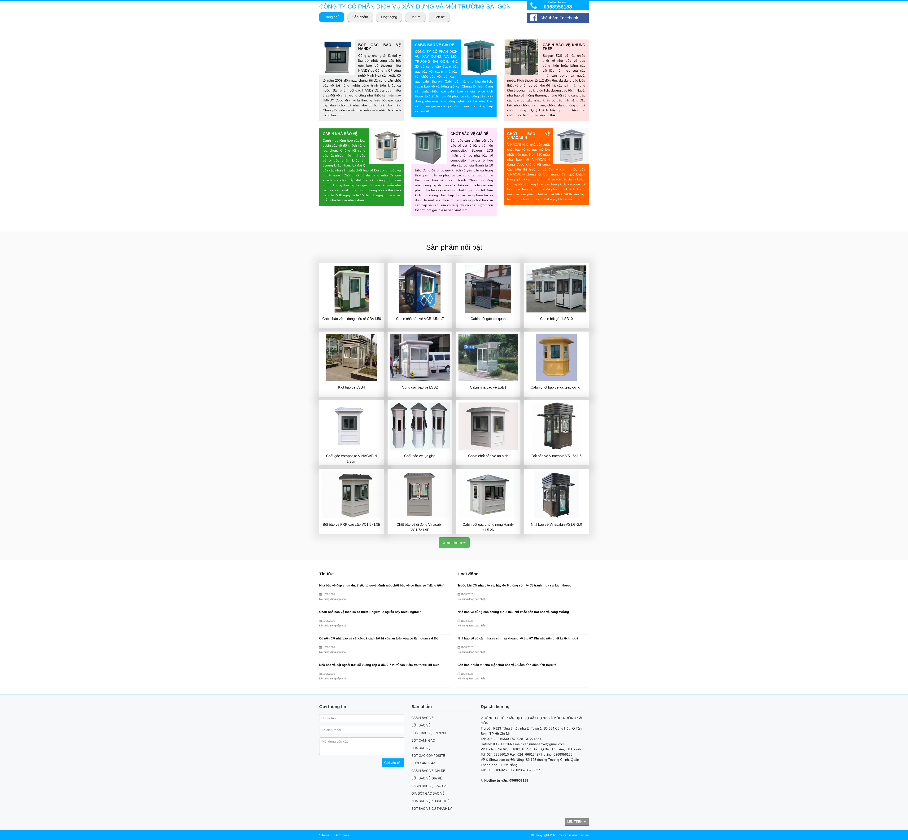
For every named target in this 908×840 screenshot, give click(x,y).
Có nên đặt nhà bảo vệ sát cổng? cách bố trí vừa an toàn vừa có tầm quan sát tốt (378, 638)
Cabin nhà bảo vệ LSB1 (488, 387)
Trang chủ (331, 17)
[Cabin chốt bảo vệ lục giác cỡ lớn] (556, 357)
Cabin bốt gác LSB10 (556, 319)
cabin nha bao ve (576, 835)
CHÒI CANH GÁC (423, 763)
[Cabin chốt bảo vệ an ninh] (488, 426)
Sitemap (325, 835)
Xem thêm (453, 542)
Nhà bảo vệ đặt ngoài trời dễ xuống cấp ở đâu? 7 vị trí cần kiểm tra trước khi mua (379, 665)
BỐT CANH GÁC (423, 740)
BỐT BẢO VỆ (421, 725)
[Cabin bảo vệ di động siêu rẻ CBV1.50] (352, 289)
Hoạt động (389, 17)
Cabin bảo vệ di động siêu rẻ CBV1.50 (351, 319)
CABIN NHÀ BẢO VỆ (340, 134)
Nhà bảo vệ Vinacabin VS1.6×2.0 (556, 524)
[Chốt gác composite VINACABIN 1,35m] (352, 426)
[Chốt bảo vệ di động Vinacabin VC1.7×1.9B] (420, 494)
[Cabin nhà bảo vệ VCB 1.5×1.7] (420, 289)
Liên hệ (439, 17)
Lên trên (575, 821)
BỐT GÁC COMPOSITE (428, 755)
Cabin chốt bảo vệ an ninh (488, 456)
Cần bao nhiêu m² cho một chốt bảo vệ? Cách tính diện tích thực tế (507, 665)
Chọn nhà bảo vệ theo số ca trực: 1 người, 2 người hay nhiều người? (370, 612)
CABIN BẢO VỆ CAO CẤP (430, 786)
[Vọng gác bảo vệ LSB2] (420, 357)
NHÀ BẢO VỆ (421, 748)
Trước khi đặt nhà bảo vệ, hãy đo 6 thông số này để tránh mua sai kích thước (514, 585)
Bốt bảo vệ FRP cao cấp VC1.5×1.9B (351, 524)
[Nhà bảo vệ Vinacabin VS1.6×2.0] (556, 494)
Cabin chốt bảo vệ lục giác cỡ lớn (556, 387)
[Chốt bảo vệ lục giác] (420, 426)
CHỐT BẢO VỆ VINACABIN (528, 136)
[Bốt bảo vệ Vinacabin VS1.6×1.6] (556, 426)
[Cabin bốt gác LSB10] (556, 289)
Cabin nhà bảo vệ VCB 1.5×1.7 (420, 319)
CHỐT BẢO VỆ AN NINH (428, 733)
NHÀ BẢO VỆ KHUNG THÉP (431, 801)
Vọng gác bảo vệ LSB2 (420, 387)
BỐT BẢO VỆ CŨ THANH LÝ (431, 808)
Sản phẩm (360, 17)
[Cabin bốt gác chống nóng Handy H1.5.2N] (488, 494)
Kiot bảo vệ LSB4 (351, 387)
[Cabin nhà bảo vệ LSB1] (488, 357)
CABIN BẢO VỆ (422, 718)
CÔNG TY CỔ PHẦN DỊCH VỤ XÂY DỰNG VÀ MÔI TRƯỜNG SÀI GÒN (415, 6)
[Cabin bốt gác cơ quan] (488, 289)
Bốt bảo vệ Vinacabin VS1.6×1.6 (556, 456)
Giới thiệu (341, 835)
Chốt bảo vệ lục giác (420, 456)
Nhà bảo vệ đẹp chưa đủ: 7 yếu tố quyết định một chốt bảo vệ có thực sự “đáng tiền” (381, 585)
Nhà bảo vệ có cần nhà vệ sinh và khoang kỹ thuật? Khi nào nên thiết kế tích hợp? (518, 638)
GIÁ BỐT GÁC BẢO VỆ (428, 793)
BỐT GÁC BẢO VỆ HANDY (379, 47)
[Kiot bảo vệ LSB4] (352, 357)
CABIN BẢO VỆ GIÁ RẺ (434, 45)
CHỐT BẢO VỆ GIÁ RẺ (469, 134)
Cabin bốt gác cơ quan (488, 319)
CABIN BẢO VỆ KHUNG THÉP (564, 47)
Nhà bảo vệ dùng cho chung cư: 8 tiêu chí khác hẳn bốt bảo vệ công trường (513, 612)
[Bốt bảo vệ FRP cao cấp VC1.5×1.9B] (352, 494)
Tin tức (415, 17)
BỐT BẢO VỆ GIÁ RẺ (426, 778)
